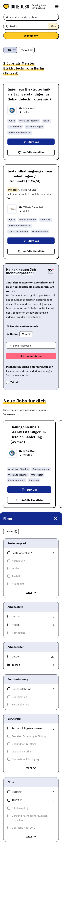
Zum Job (33, 141)
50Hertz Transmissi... (34, 207)
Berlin (26, 112)
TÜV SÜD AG (29, 108)
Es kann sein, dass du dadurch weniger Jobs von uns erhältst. (29, 371)
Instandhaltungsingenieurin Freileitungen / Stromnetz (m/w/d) (30, 176)
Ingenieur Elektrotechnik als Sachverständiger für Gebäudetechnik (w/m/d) (29, 94)
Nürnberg (27, 454)
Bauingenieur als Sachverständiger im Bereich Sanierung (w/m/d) (28, 434)
